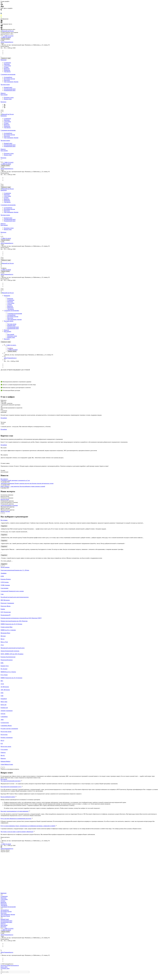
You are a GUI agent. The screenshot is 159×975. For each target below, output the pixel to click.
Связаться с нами (5, 58)
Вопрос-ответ (8, 99)
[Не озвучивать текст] (1, 28)
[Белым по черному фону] (1, 12)
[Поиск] (2, 111)
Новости (3, 93)
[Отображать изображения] (2, 20)
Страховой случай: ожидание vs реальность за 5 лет (15, 480)
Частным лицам (5, 84)
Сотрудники (7, 65)
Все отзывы (4, 520)
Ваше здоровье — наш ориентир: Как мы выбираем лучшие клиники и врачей (23, 486)
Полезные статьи (9, 97)
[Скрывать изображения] (1, 22)
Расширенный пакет (9, 90)
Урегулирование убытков (11, 81)
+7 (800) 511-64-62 (8, 35)
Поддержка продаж (9, 78)
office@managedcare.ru (7, 42)
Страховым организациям (8, 74)
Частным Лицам (5, 916)
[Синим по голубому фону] (1, 13)
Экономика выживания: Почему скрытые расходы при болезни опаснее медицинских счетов (27, 483)
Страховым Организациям (8, 906)
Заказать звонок (5, 39)
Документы (7, 71)
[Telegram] (4, 107)
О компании (7, 62)
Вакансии (7, 68)
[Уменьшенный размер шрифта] (1, 3)
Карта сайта (4, 967)
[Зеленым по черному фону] (1, 17)
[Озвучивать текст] (2, 26)
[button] (11, 781)
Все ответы (4, 779)
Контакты (3, 101)
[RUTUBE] (4, 106)
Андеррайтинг (8, 77)
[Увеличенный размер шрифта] (2, 6)
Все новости (4, 479)
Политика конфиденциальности (10, 965)
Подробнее (4, 418)
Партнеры (7, 64)
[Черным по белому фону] (1, 10)
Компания (3, 60)
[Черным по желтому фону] (1, 15)
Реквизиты (7, 70)
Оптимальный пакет (10, 89)
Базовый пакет (8, 87)
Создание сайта (5, 968)
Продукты (7, 80)
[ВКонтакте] (4, 104)
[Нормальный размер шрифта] (2, 4)
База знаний (4, 94)
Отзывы (6, 67)
